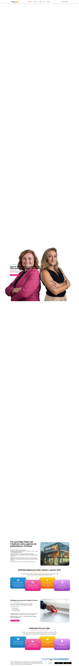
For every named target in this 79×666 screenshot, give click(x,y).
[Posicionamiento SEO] (33, 582)
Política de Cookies (29, 664)
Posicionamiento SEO (32, 585)
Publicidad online (47, 582)
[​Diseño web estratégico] (18, 580)
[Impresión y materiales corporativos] (47, 639)
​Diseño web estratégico (18, 582)
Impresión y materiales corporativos (47, 642)
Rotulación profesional (18, 641)
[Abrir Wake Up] (31, 1)
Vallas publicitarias (33, 644)
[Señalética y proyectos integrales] (62, 641)
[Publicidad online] (47, 580)
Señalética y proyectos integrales (62, 645)
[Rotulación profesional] (18, 639)
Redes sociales (62, 585)
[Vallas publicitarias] (33, 641)
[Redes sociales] (62, 582)
